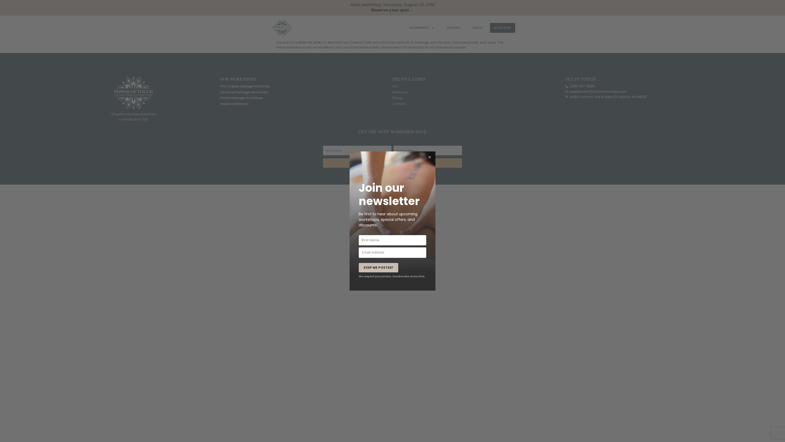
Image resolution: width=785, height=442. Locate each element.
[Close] (430, 157)
